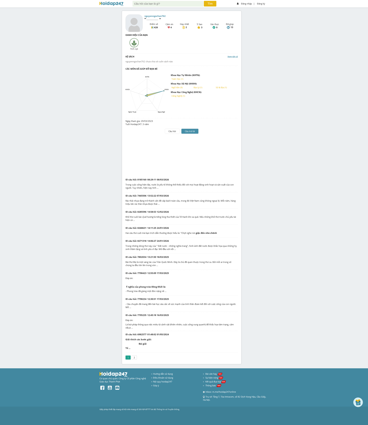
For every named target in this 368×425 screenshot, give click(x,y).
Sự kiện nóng (213, 377)
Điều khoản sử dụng (163, 377)
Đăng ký (261, 3)
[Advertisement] (182, 155)
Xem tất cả (233, 56)
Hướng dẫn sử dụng (163, 373)
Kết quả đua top (215, 381)
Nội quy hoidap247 (162, 381)
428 (156, 27)
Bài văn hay (213, 373)
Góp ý (156, 385)
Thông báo (213, 385)
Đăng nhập (246, 3)
